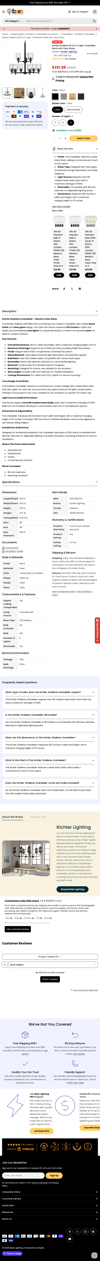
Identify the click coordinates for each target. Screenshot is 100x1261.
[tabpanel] (50, 858)
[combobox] (50, 21)
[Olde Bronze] (81, 96)
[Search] (94, 21)
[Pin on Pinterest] (80, 289)
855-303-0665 (76, 1082)
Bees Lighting (16, 1247)
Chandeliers (67, 34)
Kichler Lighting (68, 51)
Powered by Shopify (34, 1247)
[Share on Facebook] (64, 289)
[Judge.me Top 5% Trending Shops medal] (88, 1147)
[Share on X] (72, 289)
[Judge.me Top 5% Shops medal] (77, 1147)
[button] (3, 28)
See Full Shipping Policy (64, 591)
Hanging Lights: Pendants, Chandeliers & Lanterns (34, 34)
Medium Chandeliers (85, 34)
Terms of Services (39, 1182)
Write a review (50, 979)
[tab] (12, 817)
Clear (57, 109)
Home (5, 34)
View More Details (61, 206)
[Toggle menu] (3, 11)
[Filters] (5, 965)
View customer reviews (18, 929)
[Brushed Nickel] (64, 96)
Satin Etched (73, 109)
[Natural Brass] (72, 96)
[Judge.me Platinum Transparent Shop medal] (55, 1147)
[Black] (55, 96)
